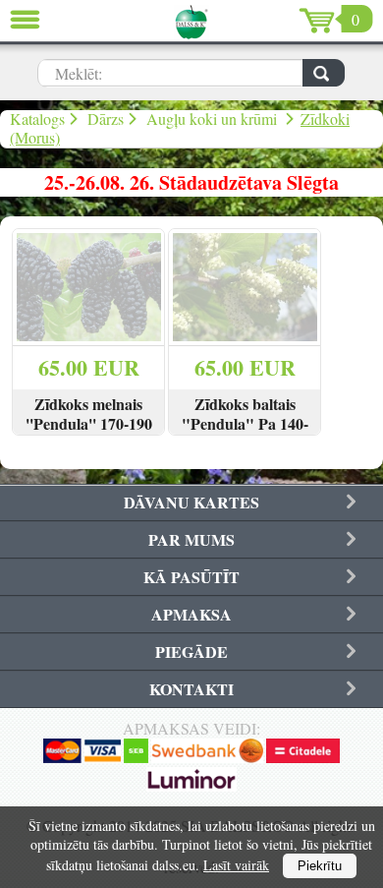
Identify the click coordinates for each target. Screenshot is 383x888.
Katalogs (37, 118)
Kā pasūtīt (191, 576)
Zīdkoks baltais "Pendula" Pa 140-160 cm (245, 423)
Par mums (191, 539)
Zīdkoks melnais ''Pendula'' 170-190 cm (89, 423)
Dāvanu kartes (191, 502)
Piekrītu (320, 865)
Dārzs (105, 118)
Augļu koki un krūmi (213, 118)
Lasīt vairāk (236, 865)
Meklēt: (78, 73)
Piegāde (191, 651)
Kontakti (191, 689)
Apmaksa (191, 614)
